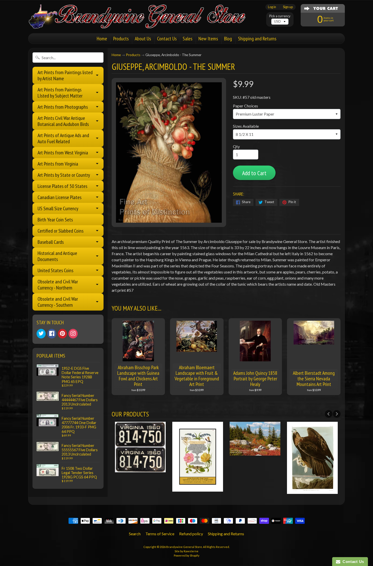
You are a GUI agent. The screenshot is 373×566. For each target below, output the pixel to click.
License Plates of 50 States (62, 186)
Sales (187, 38)
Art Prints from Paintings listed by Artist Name (65, 75)
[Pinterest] (62, 333)
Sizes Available (246, 126)
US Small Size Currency (58, 208)
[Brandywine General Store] (142, 22)
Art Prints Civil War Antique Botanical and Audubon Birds (63, 121)
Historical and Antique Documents (57, 256)
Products (121, 38)
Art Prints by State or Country (64, 175)
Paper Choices (245, 105)
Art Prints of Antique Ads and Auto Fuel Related (63, 138)
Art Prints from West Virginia (63, 152)
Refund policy (191, 533)
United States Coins (55, 270)
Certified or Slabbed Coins (60, 231)
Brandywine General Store (184, 546)
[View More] (140, 469)
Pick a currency (280, 16)
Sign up (288, 7)
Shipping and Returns (257, 38)
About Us (143, 38)
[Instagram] (73, 333)
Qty (236, 146)
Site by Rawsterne (186, 551)
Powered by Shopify (186, 555)
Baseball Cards (51, 242)
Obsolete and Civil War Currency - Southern (58, 302)
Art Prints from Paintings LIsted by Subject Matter (60, 92)
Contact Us (167, 38)
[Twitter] (41, 333)
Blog (228, 38)
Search (135, 533)
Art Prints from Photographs (63, 107)
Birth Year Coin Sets (55, 219)
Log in (272, 7)
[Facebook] (51, 333)
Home (102, 38)
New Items (208, 38)
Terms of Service (159, 533)
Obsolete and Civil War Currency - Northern (58, 284)
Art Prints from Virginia (58, 163)
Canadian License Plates (59, 197)
